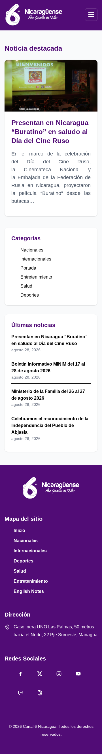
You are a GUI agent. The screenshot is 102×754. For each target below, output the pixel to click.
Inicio (19, 530)
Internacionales (35, 259)
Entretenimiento (36, 277)
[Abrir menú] (91, 14)
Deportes (29, 295)
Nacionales (31, 250)
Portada (28, 268)
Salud (26, 286)
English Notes (29, 591)
